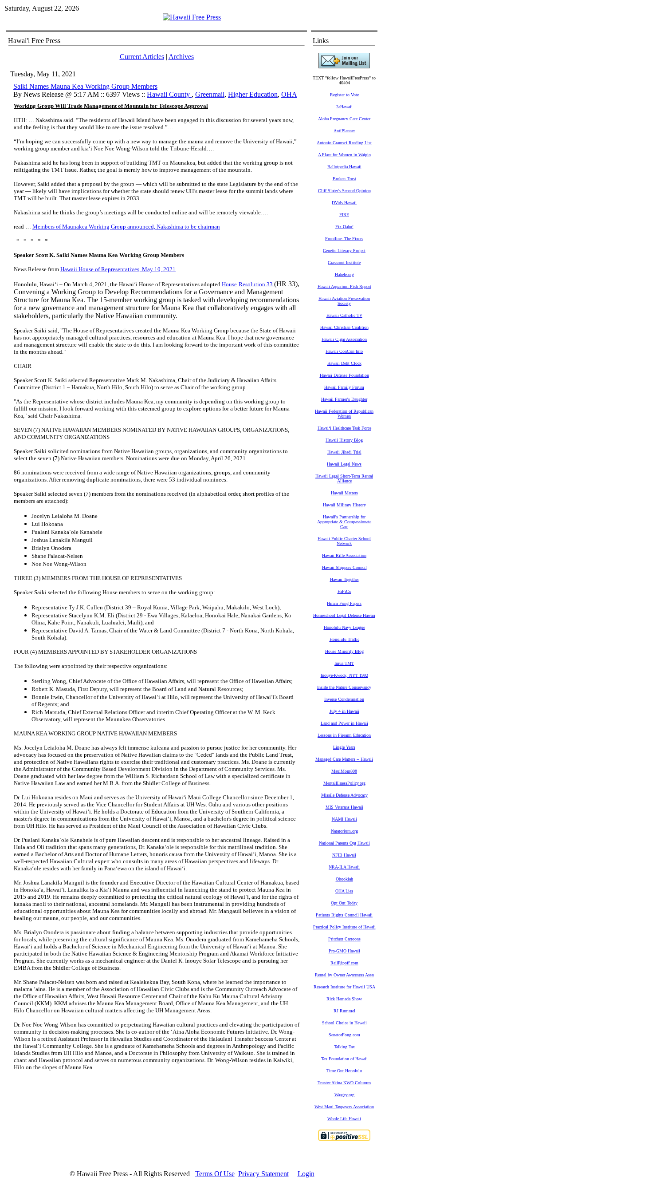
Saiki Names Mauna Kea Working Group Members (85, 86)
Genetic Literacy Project (344, 250)
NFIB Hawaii (344, 855)
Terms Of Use (215, 1173)
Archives (181, 56)
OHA (289, 94)
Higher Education (253, 94)
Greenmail (209, 94)
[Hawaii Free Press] (192, 17)
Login (306, 1173)
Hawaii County (169, 94)
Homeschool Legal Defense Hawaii (344, 615)
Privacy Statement (263, 1173)
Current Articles (142, 56)
